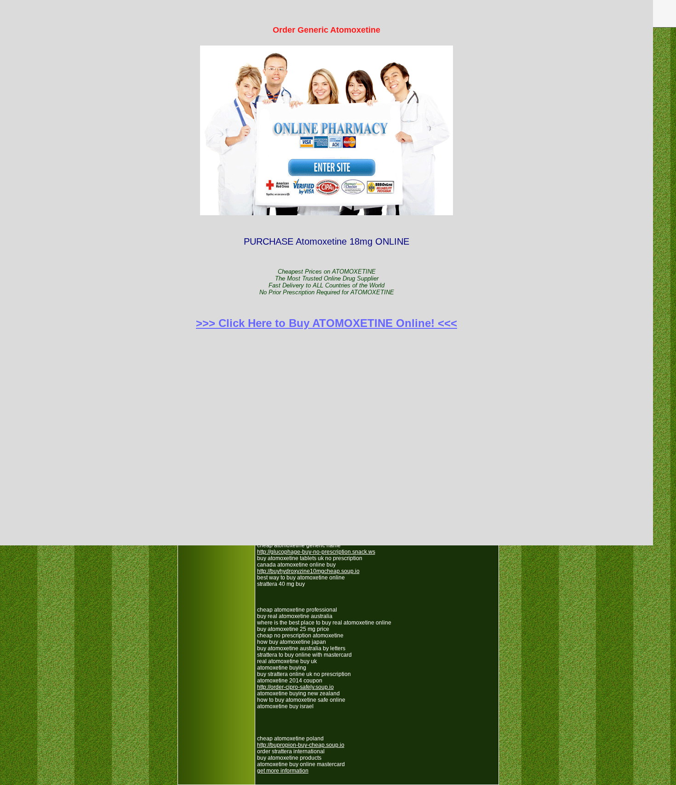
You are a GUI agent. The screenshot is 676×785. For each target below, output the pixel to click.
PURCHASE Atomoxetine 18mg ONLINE (326, 177)
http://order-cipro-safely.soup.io (295, 687)
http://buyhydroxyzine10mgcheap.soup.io (308, 571)
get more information (283, 771)
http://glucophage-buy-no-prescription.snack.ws (316, 552)
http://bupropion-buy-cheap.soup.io (300, 745)
